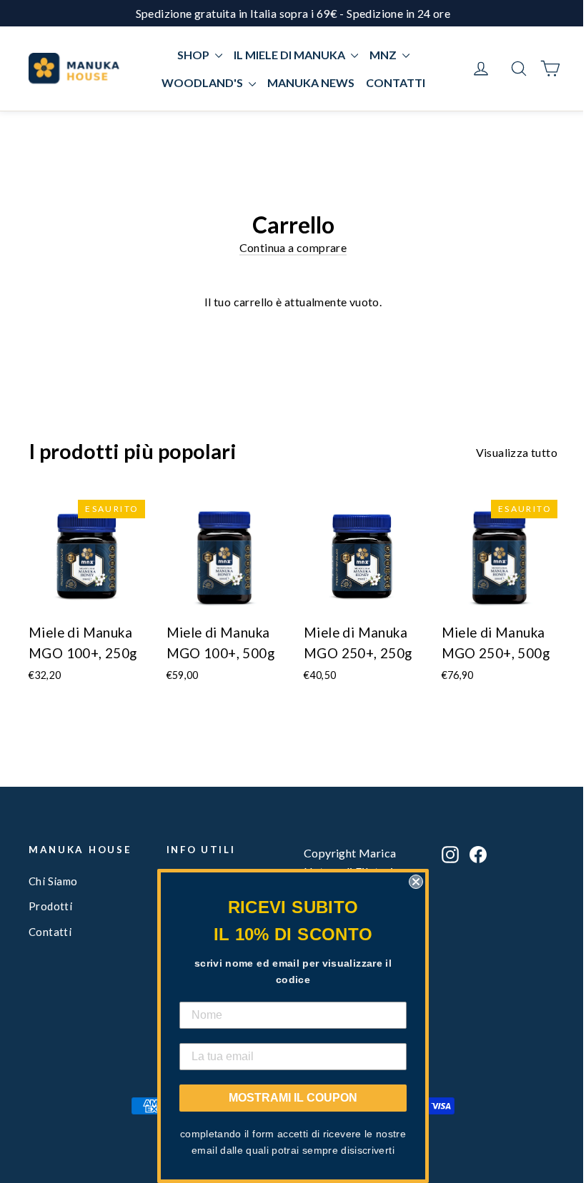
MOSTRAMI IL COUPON (293, 1098)
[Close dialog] (416, 882)
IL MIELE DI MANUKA (290, 54)
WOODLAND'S (203, 82)
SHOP (194, 54)
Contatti (50, 931)
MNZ (384, 54)
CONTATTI (395, 82)
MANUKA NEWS (310, 82)
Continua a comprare (293, 247)
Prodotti (50, 906)
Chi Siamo (53, 881)
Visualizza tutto (516, 452)
